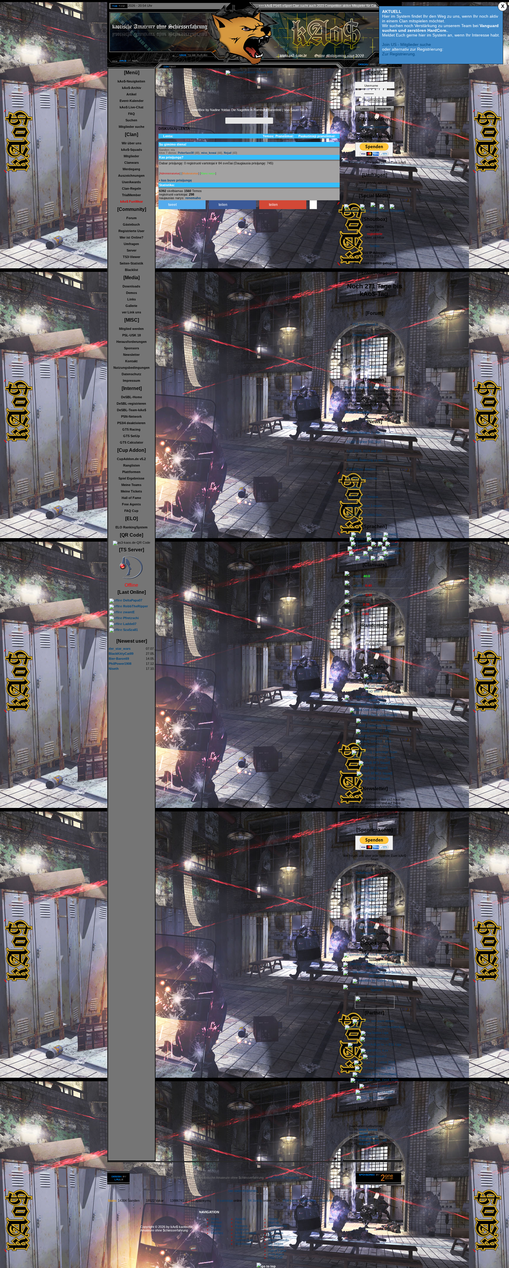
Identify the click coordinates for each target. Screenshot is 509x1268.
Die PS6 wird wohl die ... (364, 478)
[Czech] (358, 534)
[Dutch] (374, 548)
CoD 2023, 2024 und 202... (366, 451)
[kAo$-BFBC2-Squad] (374, 778)
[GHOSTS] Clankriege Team (374, 757)
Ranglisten (131, 465)
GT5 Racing (131, 429)
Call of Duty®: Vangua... (364, 496)
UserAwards (131, 182)
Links (131, 299)
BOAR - (362, 595)
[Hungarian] (360, 543)
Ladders (274, 1229)
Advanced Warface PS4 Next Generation (374, 704)
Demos (131, 293)
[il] (374, 543)
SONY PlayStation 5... (368, 345)
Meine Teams (131, 485)
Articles (216, 1226)
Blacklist (131, 270)
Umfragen (131, 244)
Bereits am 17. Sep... (367, 335)
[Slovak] (362, 557)
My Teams (275, 1233)
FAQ (131, 113)
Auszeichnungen (131, 175)
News (215, 1219)
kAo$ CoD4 (374, 680)
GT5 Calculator (131, 442)
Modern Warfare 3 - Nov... (365, 432)
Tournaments (277, 1226)
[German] (374, 534)
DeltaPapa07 (365, 872)
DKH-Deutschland (367, 906)
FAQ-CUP (275, 1257)
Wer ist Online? (131, 237)
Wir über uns (131, 143)
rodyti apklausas (375, 189)
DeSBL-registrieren (131, 403)
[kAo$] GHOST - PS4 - (374, 746)
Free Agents (131, 504)
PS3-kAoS (327, 1200)
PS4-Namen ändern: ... (369, 366)
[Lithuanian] (357, 548)
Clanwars (131, 162)
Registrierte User (131, 231)
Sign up (273, 1222)
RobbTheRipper (367, 893)
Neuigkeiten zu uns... (368, 356)
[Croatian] (391, 538)
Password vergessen (374, 127)
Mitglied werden (131, 328)
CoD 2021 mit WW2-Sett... (365, 515)
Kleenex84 (368, 933)
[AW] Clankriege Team (374, 725)
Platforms (275, 1236)
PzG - (361, 604)
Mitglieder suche (131, 126)
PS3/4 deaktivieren (131, 423)
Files (238, 1222)
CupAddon (310, 1200)
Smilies (375, 246)
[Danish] (391, 534)
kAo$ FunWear (246, 1233)
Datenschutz (131, 374)
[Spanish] (358, 538)
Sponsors (131, 348)
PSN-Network (131, 416)
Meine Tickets (131, 491)
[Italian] (391, 543)
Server (131, 250)
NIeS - (361, 576)
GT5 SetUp (131, 436)
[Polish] (355, 553)
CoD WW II (374, 691)
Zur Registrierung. (399, 54)
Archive (216, 1222)
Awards (240, 1219)
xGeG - (362, 585)
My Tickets (276, 1247)
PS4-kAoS (290, 1200)
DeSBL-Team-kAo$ (131, 410)
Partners (241, 1226)
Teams (216, 1229)
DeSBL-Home (131, 397)
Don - (361, 614)
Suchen (131, 120)
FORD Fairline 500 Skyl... (365, 442)
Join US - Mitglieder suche (406, 44)
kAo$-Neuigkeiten (131, 81)
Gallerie (131, 306)
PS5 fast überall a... (366, 324)
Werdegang (131, 169)
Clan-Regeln (131, 188)
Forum (131, 218)
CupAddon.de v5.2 (131, 459)
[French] (374, 538)
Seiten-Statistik (131, 263)
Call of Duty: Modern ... (363, 469)
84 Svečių (255, 1200)
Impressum (131, 380)
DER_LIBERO (367, 879)
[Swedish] (392, 553)
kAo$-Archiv (131, 88)
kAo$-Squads (131, 149)
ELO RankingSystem (131, 527)
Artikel (131, 94)
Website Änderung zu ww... (366, 460)
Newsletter (131, 354)
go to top (268, 1266)
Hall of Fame (131, 498)
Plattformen (131, 472)
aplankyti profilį (378, 651)
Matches (217, 1233)
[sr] (374, 557)
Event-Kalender (131, 101)
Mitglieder (131, 156)
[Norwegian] (392, 548)
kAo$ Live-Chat (131, 107)
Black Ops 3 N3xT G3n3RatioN (374, 715)
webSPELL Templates (283, 1177)
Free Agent (276, 1254)
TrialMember (131, 195)
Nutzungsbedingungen (131, 367)
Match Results (278, 1240)
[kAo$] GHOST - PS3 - (374, 736)
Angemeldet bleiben (378, 100)
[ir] (381, 543)
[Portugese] (373, 553)
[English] (386, 557)
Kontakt (131, 361)
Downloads (131, 286)
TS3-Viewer (131, 257)
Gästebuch (131, 224)
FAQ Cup (131, 511)
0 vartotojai (225, 1200)
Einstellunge (355, 487)
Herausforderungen (131, 341)
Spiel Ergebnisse (131, 478)
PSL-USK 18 (131, 335)
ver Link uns (131, 312)
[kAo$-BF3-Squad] (374, 768)
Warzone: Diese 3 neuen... (366, 505)
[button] (182, 204)
